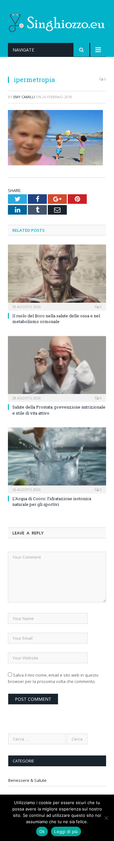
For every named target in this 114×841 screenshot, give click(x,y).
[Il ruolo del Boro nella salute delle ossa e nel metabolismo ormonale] (57, 277)
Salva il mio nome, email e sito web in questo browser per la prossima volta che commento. (53, 678)
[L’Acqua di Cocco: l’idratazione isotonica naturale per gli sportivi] (57, 459)
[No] (106, 818)
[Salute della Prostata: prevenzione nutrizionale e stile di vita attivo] (57, 368)
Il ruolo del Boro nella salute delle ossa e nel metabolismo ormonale (56, 318)
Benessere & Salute (27, 780)
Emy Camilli (24, 96)
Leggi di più (66, 831)
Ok (42, 831)
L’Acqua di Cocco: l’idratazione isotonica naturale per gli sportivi (51, 501)
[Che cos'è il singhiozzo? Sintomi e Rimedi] (57, 22)
